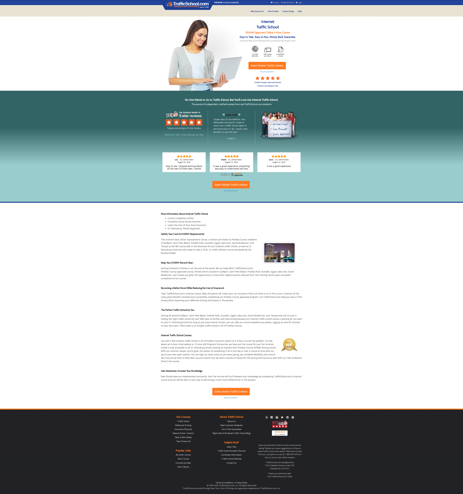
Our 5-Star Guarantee (231, 429)
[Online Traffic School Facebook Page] (272, 417)
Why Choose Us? (257, 11)
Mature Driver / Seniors (183, 433)
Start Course (183, 458)
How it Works (183, 467)
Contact (275, 2)
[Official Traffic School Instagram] (277, 417)
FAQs (300, 11)
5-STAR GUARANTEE (231, 2)
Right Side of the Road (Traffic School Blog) (232, 433)
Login (299, 2)
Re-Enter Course (183, 454)
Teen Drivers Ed (183, 441)
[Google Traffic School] (293, 417)
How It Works (273, 11)
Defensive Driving (183, 425)
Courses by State (183, 463)
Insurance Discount (183, 429)
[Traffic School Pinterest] (287, 417)
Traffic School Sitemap (232, 458)
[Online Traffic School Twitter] (282, 417)
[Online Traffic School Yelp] (267, 417)
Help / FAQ (231, 447)
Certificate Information (231, 454)
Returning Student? (231, 398)
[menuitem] (257, 11)
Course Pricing (288, 11)
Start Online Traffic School (231, 391)
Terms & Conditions (225, 482)
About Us (231, 421)
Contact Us (231, 463)
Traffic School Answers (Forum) (231, 450)
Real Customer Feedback (232, 425)
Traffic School (183, 421)
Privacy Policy (241, 482)
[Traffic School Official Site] (187, 5)
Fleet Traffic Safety (183, 437)
